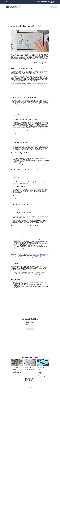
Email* (27, 324)
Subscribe (30, 328)
